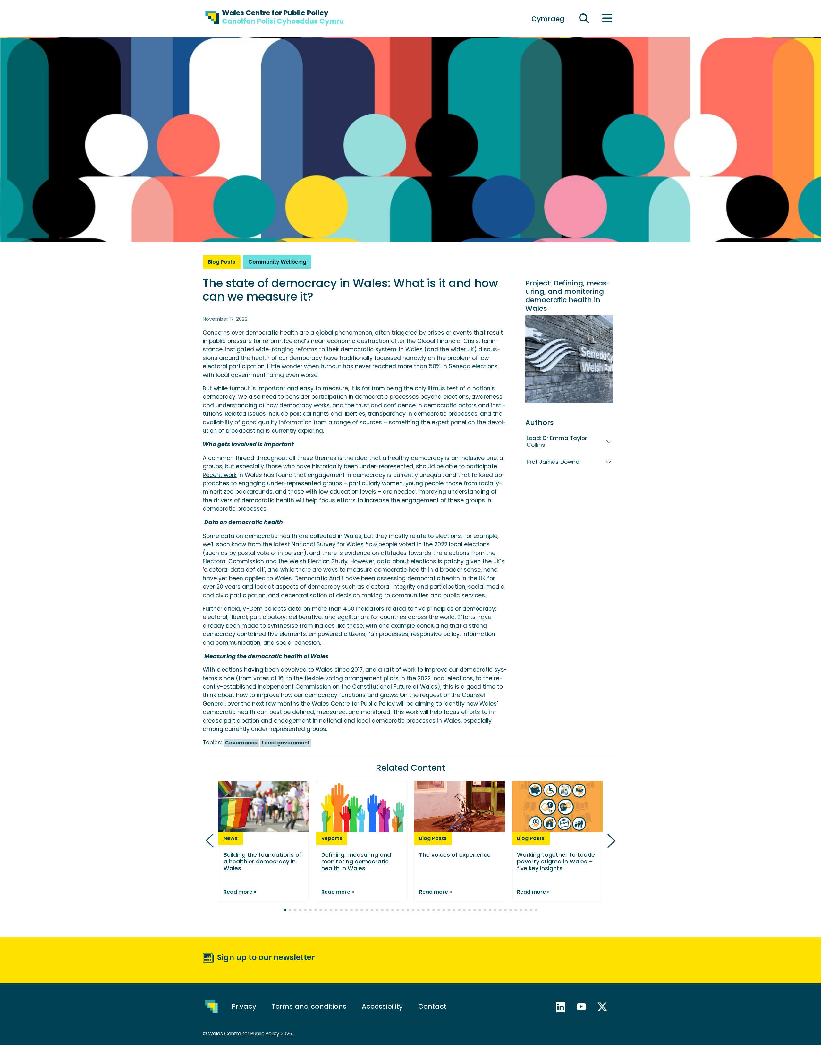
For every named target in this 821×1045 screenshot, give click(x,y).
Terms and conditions (309, 1006)
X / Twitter (605, 1007)
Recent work (220, 475)
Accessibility (382, 1006)
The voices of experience (455, 855)
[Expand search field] (584, 19)
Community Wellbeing (277, 262)
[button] (285, 910)
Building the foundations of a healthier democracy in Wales (262, 861)
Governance (241, 742)
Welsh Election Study (318, 561)
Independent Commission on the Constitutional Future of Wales (347, 687)
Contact (432, 1006)
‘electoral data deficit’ (234, 569)
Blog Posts (221, 262)
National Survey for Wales (328, 544)
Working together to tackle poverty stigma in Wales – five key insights (556, 861)
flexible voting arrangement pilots (351, 678)
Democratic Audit (319, 578)
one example (397, 626)
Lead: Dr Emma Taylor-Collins (558, 441)
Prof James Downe (553, 462)
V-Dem (252, 609)
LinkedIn (563, 1007)
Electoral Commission (233, 561)
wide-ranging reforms (286, 349)
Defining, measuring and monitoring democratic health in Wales (356, 861)
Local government (286, 742)
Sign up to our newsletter (266, 957)
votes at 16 (268, 678)
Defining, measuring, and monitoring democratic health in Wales (568, 295)
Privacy (244, 1006)
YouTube (584, 1007)
